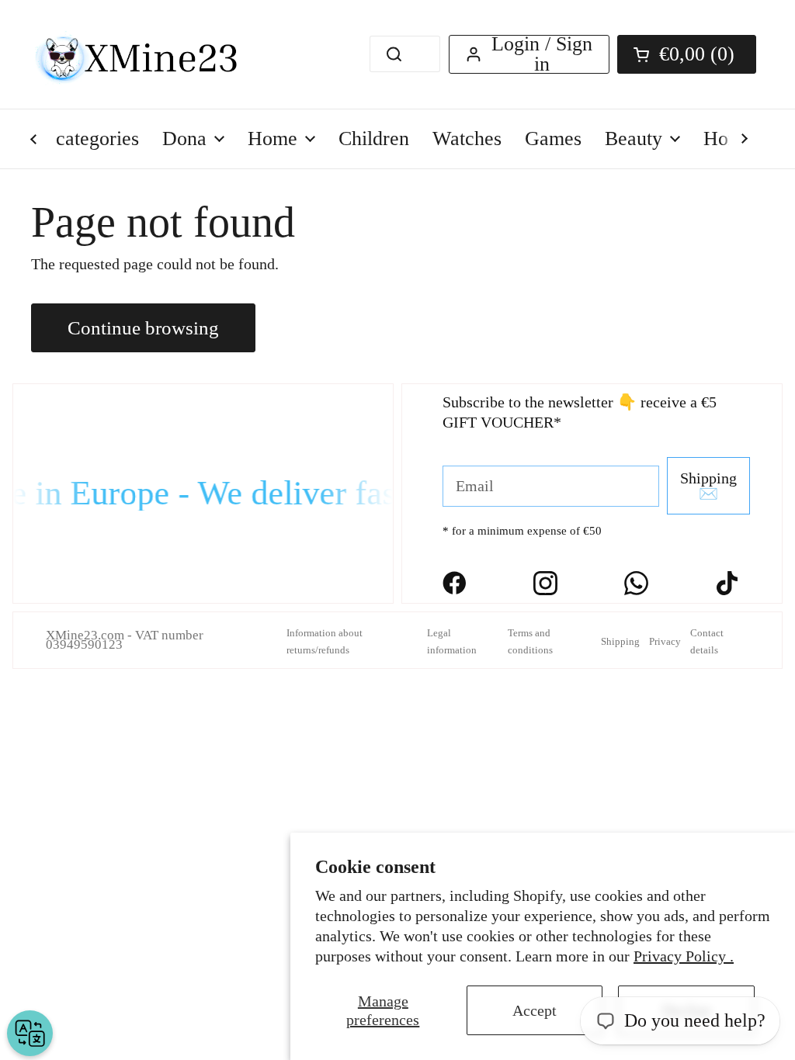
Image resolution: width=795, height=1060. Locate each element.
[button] (686, 54)
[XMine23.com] (153, 54)
